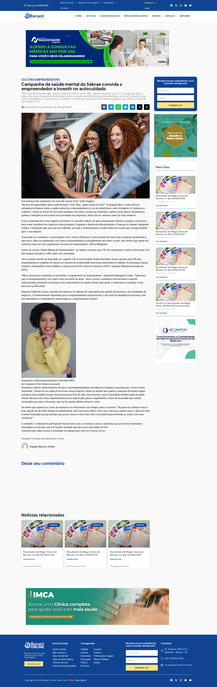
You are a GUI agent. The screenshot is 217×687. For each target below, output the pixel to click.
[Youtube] (190, 5)
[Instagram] (180, 5)
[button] (104, 107)
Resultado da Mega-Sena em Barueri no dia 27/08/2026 (83, 553)
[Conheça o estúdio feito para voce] (97, 624)
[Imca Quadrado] (175, 156)
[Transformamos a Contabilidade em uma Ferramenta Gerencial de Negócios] (175, 357)
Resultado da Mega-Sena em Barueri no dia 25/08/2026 (126, 553)
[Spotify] (185, 5)
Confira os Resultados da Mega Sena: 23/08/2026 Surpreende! (173, 304)
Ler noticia (29, 559)
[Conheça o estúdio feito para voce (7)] (97, 66)
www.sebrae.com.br (95, 430)
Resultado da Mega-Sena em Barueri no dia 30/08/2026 (40, 553)
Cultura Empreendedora (40, 79)
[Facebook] (171, 5)
